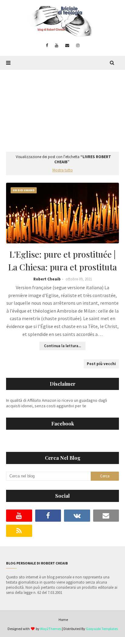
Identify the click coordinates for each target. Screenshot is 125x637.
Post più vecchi (101, 363)
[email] (67, 45)
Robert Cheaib (47, 279)
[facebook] (46, 45)
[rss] (19, 531)
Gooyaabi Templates (102, 628)
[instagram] (78, 45)
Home (63, 619)
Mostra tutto (62, 170)
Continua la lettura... (62, 345)
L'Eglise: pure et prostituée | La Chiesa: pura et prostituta (62, 261)
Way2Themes (50, 628)
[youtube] (56, 45)
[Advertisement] (62, 108)
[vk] (77, 516)
